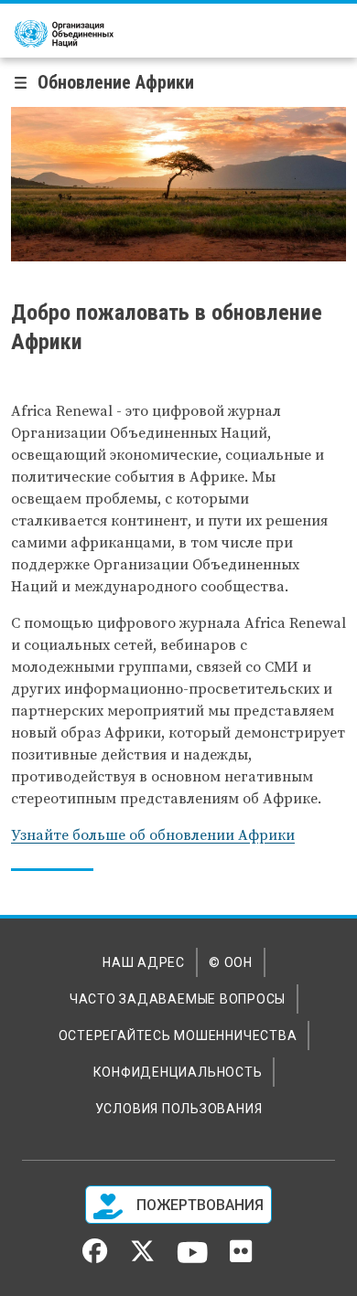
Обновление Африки (116, 82)
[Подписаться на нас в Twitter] (142, 1256)
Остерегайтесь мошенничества (178, 1035)
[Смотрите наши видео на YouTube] (193, 1260)
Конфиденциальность (178, 1072)
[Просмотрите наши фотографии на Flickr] (241, 1257)
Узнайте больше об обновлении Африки (153, 835)
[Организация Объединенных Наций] (64, 33)
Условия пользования (179, 1108)
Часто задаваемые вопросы (178, 999)
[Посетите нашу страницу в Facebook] (94, 1256)
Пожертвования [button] (198, 1205)
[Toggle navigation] (26, 82)
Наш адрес (144, 962)
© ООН (231, 962)
